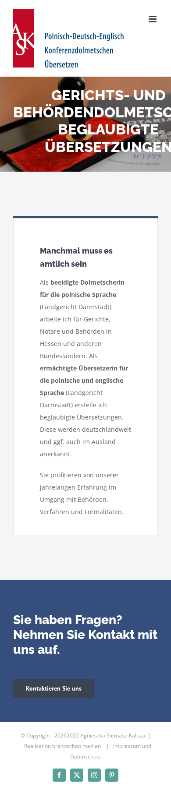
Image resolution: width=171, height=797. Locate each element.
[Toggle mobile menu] (153, 19)
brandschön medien (77, 746)
